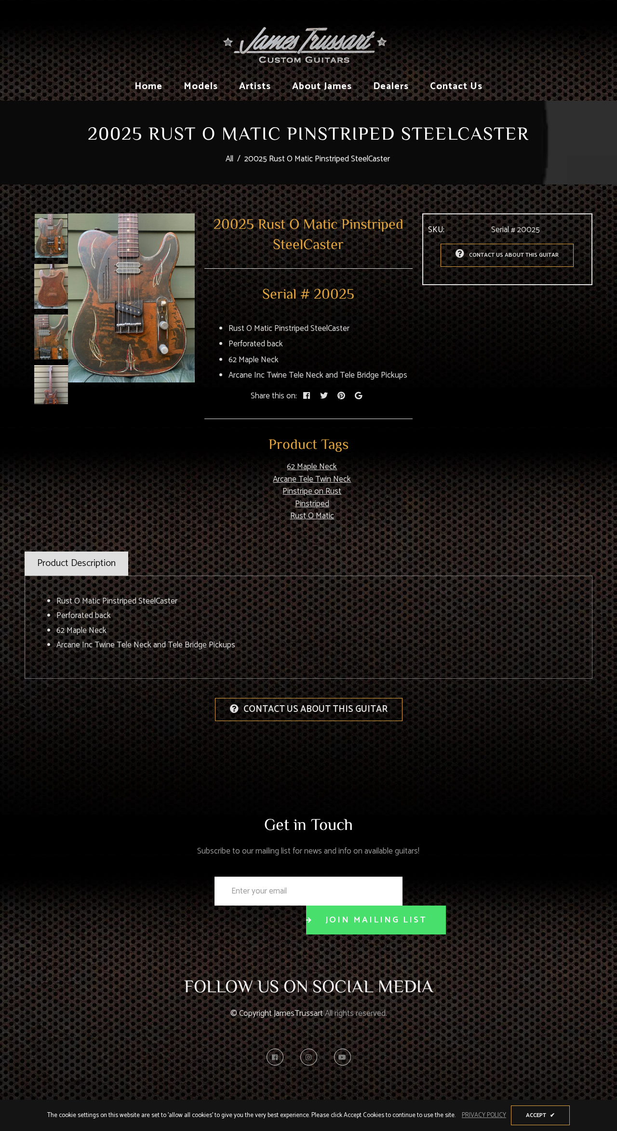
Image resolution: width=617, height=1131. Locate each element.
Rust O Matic (312, 516)
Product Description (76, 563)
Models (201, 86)
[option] (131, 297)
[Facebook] (277, 1057)
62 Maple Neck (312, 466)
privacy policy (484, 1115)
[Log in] (582, 35)
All (229, 159)
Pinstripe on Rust (311, 491)
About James (322, 86)
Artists (255, 86)
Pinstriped (312, 504)
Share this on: (274, 396)
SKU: (436, 230)
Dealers (391, 86)
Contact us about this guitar (514, 255)
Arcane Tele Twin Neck (312, 479)
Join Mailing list (376, 920)
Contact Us (456, 86)
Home (148, 86)
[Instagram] (311, 1057)
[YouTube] (342, 1057)
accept (540, 1115)
